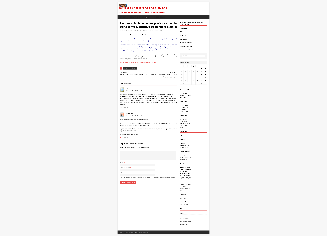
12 (189, 74)
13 (193, 74)
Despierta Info (184, 28)
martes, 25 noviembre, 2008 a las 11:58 (134, 90)
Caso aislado (183, 39)
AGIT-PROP (122, 17)
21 (197, 77)
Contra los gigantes (185, 175)
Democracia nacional (186, 46)
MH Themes (145, 232)
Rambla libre (183, 35)
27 (193, 80)
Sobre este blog (159, 17)
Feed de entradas (184, 219)
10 (181, 74)
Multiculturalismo (154, 30)
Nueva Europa (183, 125)
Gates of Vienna (184, 105)
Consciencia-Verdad (185, 173)
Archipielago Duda (185, 167)
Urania (181, 190)
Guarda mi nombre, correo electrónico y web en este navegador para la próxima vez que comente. (148, 178)
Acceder (182, 216)
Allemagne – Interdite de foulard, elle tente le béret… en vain (138, 62)
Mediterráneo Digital (186, 42)
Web (121, 172)
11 (185, 74)
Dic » (201, 83)
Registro (182, 213)
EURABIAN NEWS (184, 121)
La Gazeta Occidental (186, 50)
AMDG (140, 30)
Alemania (146, 30)
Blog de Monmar (184, 119)
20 (193, 77)
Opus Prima (183, 186)
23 (205, 77)
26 (189, 80)
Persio (181, 127)
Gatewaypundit (184, 107)
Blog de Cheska (184, 171)
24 (181, 80)
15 (201, 74)
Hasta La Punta (184, 181)
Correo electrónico (125, 168)
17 (181, 77)
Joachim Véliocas (184, 145)
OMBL (181, 135)
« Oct (182, 83)
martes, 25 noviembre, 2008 (129, 30)
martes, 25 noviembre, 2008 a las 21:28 (134, 115)
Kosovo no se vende (185, 183)
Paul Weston (183, 159)
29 (201, 80)
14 (197, 74)
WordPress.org (184, 224)
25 (185, 80)
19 (189, 77)
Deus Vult (182, 155)
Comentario (123, 150)
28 (197, 80)
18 (185, 77)
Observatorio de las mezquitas (139, 17)
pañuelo (132, 68)
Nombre (122, 163)
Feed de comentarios (185, 221)
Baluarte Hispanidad (185, 169)
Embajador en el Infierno (186, 179)
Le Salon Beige (184, 147)
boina (125, 68)
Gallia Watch (183, 143)
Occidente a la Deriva (185, 185)
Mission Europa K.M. (185, 157)
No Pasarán (183, 109)
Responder (124, 107)
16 (205, 74)
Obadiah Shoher (184, 111)
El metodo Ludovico (185, 177)
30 (205, 80)
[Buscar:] (193, 55)
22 (201, 77)
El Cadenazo (183, 32)
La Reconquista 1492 (185, 123)
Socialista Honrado (185, 188)
